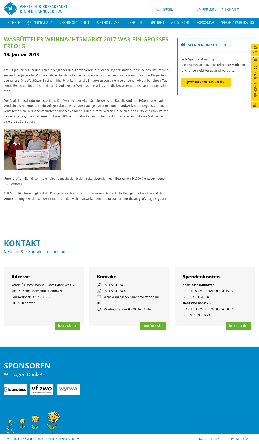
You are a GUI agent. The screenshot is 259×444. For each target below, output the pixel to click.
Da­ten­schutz (208, 439)
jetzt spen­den (239, 326)
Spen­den (209, 9)
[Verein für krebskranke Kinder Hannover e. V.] (71, 9)
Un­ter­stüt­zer (108, 22)
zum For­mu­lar (153, 326)
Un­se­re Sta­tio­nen (74, 22)
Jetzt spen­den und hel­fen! (206, 82)
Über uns (135, 22)
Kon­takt (232, 9)
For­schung (205, 22)
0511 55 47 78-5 (115, 285)
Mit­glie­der (180, 22)
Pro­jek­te (13, 22)
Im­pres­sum (239, 439)
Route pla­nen (67, 326)
